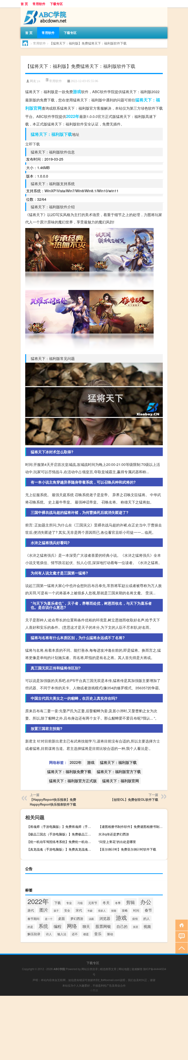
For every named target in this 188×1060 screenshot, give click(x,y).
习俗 (80, 903)
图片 (43, 910)
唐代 (31, 910)
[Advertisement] (94, 1028)
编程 (57, 926)
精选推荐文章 (108, 969)
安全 (67, 910)
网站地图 (124, 969)
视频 (147, 926)
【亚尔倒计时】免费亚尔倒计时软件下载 (127, 849)
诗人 (49, 934)
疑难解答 (137, 969)
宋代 (79, 910)
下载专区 (56, 3)
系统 (43, 925)
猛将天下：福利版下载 (51, 134)
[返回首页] (180, 925)
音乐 (98, 933)
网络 (72, 925)
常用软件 (39, 3)
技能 (113, 910)
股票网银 (103, 926)
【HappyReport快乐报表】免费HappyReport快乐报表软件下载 (53, 802)
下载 (57, 902)
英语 (135, 927)
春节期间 (33, 918)
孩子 (56, 910)
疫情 (135, 919)
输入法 (61, 934)
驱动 (110, 934)
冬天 (106, 902)
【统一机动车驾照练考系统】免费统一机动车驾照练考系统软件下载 (61, 841)
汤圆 (91, 919)
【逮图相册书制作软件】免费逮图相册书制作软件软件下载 (132, 826)
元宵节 (92, 903)
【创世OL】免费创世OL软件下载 (134, 799)
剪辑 (130, 902)
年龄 (90, 910)
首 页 (24, 3)
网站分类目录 (89, 969)
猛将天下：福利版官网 (120, 780)
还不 (75, 934)
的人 (146, 918)
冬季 (118, 903)
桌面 (61, 918)
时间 (136, 910)
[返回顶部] (180, 948)
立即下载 (32, 144)
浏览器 (104, 918)
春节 (148, 910)
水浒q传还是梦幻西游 (113, 834)
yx (38, 81)
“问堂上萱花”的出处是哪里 (117, 841)
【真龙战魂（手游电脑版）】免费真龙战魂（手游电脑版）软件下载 (61, 849)
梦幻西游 (76, 918)
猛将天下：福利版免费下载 (69, 771)
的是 (30, 927)
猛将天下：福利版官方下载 (119, 771)
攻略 (125, 910)
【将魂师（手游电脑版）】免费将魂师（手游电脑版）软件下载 (61, 826)
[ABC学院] (45, 9)
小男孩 (94, 990)
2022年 (72, 116)
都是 (86, 934)
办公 (145, 902)
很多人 (102, 910)
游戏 (77, 92)
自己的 (121, 926)
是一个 (49, 919)
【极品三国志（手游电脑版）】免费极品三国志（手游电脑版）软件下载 (61, 834)
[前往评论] (180, 936)
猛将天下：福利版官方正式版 (73, 780)
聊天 (86, 926)
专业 (69, 903)
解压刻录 (34, 934)
